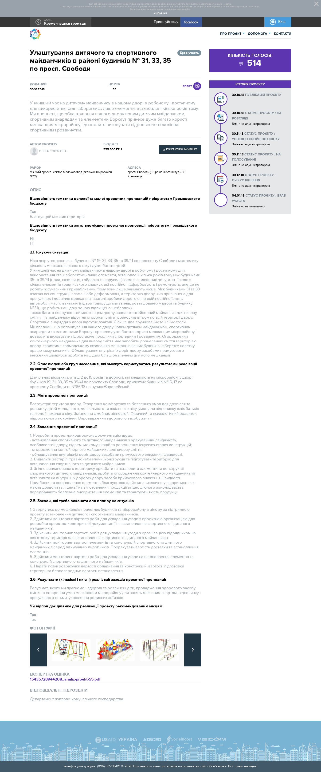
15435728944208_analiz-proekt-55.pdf (65, 679)
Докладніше (160, 13)
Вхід (282, 22)
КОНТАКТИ (282, 34)
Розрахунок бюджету (181, 149)
